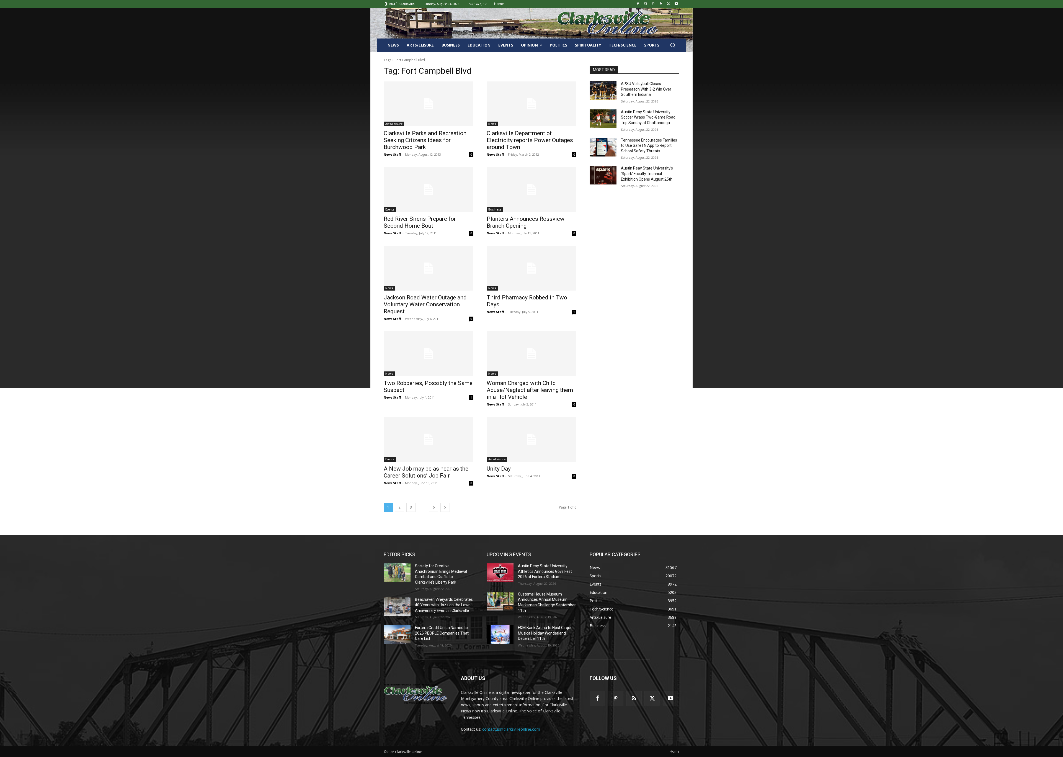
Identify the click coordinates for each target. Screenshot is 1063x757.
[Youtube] (676, 4)
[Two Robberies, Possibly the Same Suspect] (428, 353)
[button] (672, 45)
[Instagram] (645, 4)
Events (389, 209)
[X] (668, 4)
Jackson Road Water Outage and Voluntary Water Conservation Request (425, 304)
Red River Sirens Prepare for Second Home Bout (420, 222)
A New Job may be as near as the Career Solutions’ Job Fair (426, 472)
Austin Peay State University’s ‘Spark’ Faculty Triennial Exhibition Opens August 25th (647, 173)
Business (495, 209)
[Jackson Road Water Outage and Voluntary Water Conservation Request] (428, 268)
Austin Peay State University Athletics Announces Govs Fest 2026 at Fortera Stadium (545, 571)
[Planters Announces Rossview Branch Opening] (531, 189)
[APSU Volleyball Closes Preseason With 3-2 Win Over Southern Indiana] (603, 90)
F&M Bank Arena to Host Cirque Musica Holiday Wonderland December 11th (545, 633)
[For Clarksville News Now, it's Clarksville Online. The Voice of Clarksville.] (416, 693)
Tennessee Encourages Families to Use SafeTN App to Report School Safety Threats (649, 145)
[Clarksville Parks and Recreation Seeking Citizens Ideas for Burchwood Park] (428, 103)
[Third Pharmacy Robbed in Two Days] (531, 268)
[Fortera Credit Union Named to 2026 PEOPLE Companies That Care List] (397, 634)
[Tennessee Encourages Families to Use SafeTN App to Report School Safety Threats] (603, 147)
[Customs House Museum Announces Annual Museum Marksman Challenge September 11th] (500, 601)
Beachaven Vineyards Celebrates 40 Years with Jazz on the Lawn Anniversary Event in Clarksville (444, 604)
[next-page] (445, 507)
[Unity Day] (531, 439)
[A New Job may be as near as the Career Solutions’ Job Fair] (428, 439)
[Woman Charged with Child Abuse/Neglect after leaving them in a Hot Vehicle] (531, 353)
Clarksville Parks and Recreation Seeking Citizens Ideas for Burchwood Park (425, 140)
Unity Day (499, 468)
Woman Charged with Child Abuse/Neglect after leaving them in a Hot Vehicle (530, 390)
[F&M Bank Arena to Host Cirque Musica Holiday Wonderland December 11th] (500, 634)
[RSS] (661, 4)
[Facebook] (637, 4)
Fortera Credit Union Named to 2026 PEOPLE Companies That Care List (442, 633)
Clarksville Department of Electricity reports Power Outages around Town (530, 140)
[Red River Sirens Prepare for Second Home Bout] (428, 189)
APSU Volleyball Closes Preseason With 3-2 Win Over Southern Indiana (646, 89)
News (492, 124)
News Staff (392, 154)
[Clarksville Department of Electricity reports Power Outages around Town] (531, 103)
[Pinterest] (653, 4)
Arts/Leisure (394, 124)
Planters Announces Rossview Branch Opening (525, 222)
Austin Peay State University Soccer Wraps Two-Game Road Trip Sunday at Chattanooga (648, 117)
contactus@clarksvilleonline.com (511, 729)
